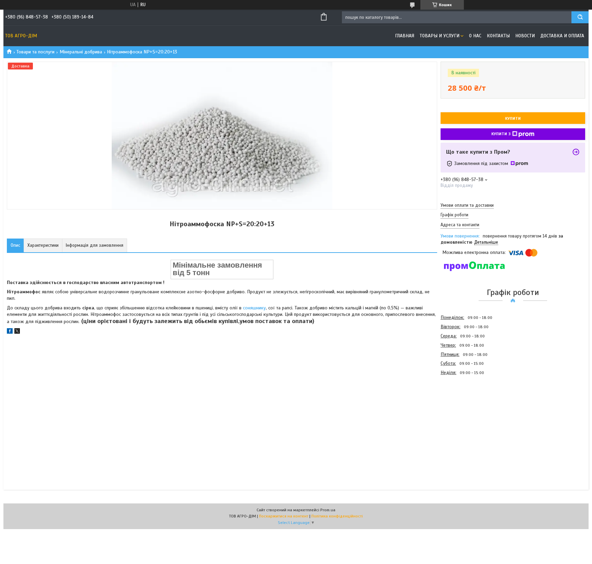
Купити (513, 118)
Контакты (498, 36)
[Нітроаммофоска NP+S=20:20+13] (465, 414)
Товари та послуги (35, 52)
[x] (17, 332)
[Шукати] (580, 17)
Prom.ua (327, 510)
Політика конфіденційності (337, 516)
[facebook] (10, 332)
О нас (475, 36)
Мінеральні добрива (81, 52)
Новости (525, 36)
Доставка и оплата (562, 36)
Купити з (500, 133)
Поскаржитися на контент (283, 516)
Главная (404, 36)
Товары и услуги (439, 36)
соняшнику (254, 308)
